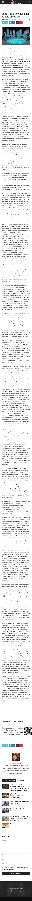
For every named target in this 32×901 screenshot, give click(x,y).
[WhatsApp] (6, 22)
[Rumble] (16, 891)
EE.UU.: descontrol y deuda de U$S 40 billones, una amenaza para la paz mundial (19, 818)
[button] (2, 2)
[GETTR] (7, 891)
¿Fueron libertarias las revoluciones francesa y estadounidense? (17, 795)
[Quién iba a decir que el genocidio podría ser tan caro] (5, 803)
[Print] (17, 22)
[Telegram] (10, 22)
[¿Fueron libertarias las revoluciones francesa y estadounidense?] (5, 795)
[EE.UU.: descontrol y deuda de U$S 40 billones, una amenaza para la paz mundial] (5, 818)
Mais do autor (20, 780)
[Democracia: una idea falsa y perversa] (5, 810)
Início (3, 5)
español (7, 5)
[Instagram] (11, 891)
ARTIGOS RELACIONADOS (8, 780)
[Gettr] (21, 22)
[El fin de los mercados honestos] (5, 825)
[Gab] (3, 891)
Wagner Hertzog (6, 19)
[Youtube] (28, 891)
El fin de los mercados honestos (19, 824)
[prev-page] (2, 832)
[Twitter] (3, 22)
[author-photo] (16, 761)
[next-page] (5, 832)
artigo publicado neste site (21, 771)
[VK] (13, 22)
